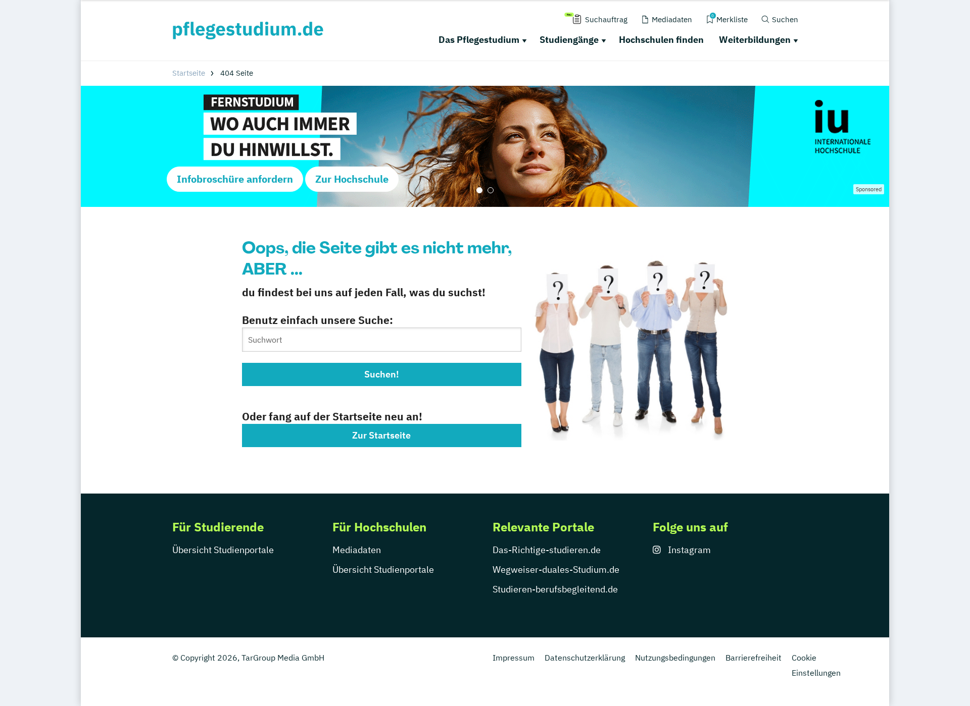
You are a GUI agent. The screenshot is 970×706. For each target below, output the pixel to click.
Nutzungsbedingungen (675, 658)
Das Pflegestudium (479, 39)
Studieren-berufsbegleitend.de (555, 589)
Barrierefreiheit (753, 658)
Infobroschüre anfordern (235, 179)
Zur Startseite (381, 435)
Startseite (188, 73)
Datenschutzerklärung (585, 658)
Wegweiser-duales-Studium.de (556, 569)
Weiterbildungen (755, 39)
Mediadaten (356, 550)
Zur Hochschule (352, 179)
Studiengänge (569, 39)
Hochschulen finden (661, 39)
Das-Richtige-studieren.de (547, 550)
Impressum (514, 658)
